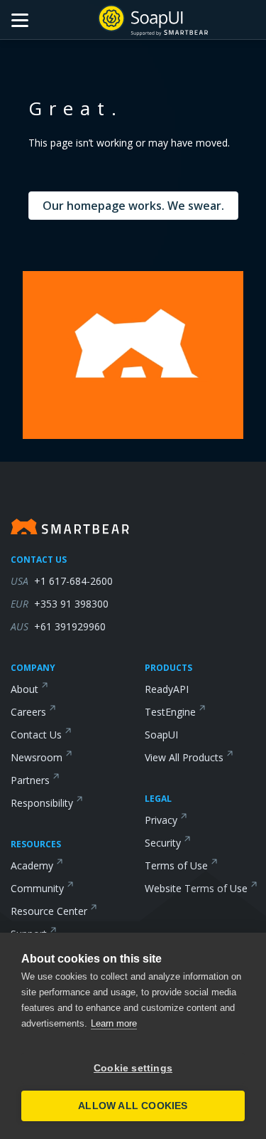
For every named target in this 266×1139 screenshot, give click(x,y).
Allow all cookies (132, 1106)
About (24, 689)
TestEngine (170, 712)
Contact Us (36, 734)
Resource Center (49, 911)
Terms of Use (176, 865)
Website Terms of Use (196, 888)
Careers (28, 712)
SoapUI (161, 734)
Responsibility (42, 803)
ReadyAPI (167, 689)
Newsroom (36, 757)
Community (37, 888)
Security (163, 842)
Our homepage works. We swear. (133, 205)
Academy (32, 865)
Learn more (114, 1023)
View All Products (184, 757)
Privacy (161, 820)
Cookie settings (133, 1068)
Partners (30, 780)
